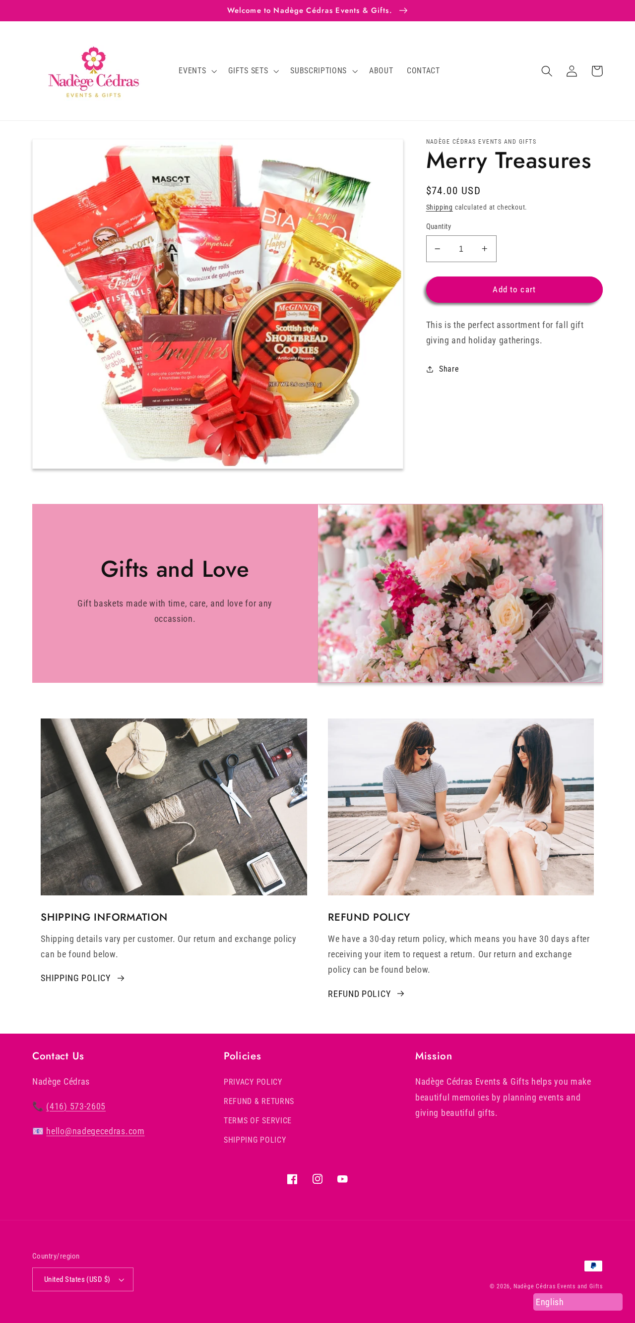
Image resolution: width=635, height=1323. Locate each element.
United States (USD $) (77, 1279)
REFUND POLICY (359, 994)
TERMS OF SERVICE (258, 1120)
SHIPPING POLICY (75, 978)
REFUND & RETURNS (259, 1101)
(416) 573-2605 (76, 1106)
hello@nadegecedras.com (95, 1131)
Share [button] (449, 369)
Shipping (439, 207)
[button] (197, 71)
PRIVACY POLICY (253, 1082)
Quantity (438, 226)
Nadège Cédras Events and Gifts (558, 1286)
